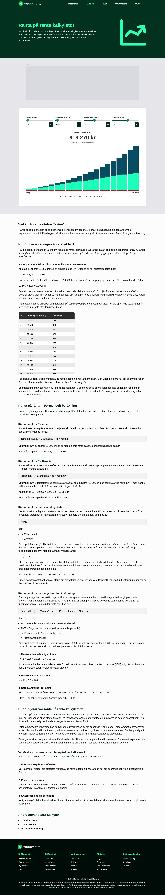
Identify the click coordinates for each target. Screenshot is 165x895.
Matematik (26, 854)
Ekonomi (51, 854)
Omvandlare (79, 854)
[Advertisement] (83, 83)
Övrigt (102, 854)
